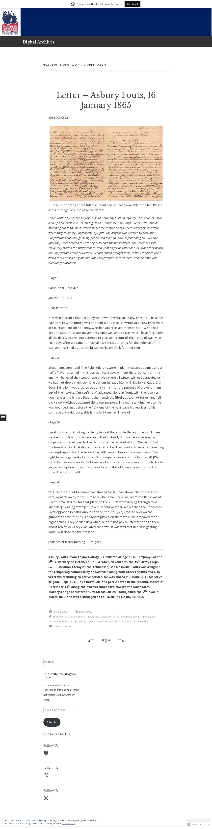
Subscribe (52, 722)
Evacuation (149, 616)
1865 (55, 616)
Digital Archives (38, 42)
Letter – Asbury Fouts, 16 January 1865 (106, 100)
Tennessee (142, 621)
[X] (46, 775)
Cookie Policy (68, 823)
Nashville (130, 621)
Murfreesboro (116, 621)
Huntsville (80, 621)
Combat (127, 616)
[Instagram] (46, 798)
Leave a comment (62, 626)
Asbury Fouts (94, 616)
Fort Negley (54, 621)
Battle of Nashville (112, 616)
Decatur (137, 616)
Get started (132, 4)
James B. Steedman (97, 621)
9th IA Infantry (67, 616)
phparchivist (85, 611)
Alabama (80, 616)
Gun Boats (68, 621)
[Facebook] (46, 752)
